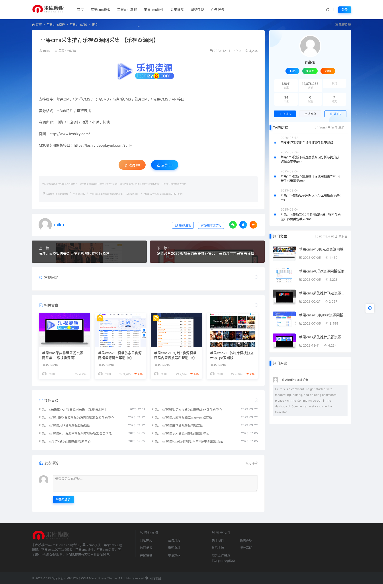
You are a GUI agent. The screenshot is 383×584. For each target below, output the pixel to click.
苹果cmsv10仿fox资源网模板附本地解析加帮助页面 (187, 441)
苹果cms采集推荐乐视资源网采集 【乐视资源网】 (62, 355)
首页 (80, 10)
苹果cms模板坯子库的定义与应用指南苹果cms (311, 197)
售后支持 (218, 548)
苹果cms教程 (127, 10)
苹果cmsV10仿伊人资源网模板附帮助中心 (180, 433)
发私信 (312, 114)
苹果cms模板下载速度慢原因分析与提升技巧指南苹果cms (310, 159)
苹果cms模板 (100, 10)
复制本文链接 (212, 225)
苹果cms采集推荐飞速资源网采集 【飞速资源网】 (323, 293)
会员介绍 (174, 540)
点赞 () (166, 165)
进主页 (337, 114)
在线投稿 (146, 555)
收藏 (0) (134, 165)
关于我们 (218, 540)
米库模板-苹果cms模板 (57, 194)
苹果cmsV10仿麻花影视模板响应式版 (177, 425)
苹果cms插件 (154, 10)
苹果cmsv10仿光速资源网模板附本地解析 (323, 249)
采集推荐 (177, 10)
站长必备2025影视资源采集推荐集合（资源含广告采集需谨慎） (207, 253)
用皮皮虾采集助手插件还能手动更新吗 (307, 142)
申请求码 (174, 555)
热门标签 (146, 548)
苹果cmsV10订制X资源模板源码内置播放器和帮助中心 (175, 355)
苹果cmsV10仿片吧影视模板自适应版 (64, 425)
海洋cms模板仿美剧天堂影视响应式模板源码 (74, 253)
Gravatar (281, 412)
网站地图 (155, 578)
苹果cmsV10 (78, 24)
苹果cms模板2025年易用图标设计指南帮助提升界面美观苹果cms (311, 216)
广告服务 (217, 10)
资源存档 (174, 548)
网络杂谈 (197, 10)
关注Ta (287, 114)
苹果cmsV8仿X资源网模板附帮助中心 (65, 441)
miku (46, 51)
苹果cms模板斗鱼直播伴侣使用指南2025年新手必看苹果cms (311, 178)
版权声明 (246, 548)
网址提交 (146, 540)
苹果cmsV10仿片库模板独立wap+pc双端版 (232, 355)
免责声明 (246, 540)
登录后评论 (63, 499)
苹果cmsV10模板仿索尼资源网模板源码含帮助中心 (120, 355)
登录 (345, 10)
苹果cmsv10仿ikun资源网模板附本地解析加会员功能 (75, 433)
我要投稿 (344, 24)
